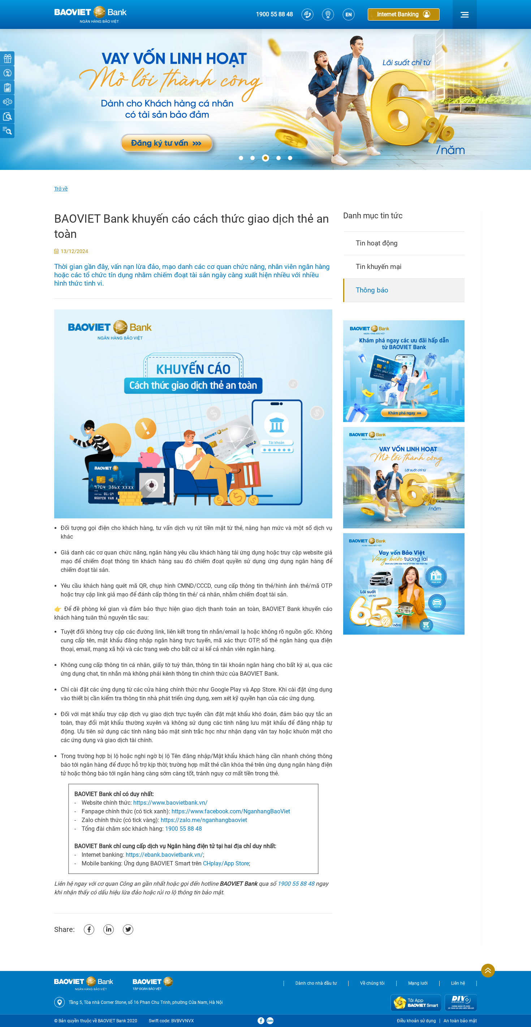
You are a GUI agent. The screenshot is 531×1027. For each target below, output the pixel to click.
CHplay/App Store (226, 863)
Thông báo (372, 290)
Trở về (61, 189)
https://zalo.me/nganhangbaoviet (204, 820)
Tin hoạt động (377, 243)
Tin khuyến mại (379, 266)
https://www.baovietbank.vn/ (170, 802)
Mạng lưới (418, 983)
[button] (241, 158)
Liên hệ (458, 983)
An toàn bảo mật (460, 1020)
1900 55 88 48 (274, 14)
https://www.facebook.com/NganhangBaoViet (231, 811)
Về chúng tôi (372, 983)
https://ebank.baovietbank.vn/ (164, 854)
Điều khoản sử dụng (416, 1020)
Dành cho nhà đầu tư (316, 983)
